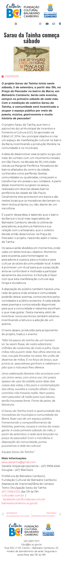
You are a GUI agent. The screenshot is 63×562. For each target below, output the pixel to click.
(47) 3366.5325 (11, 491)
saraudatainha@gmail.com (19, 462)
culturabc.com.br (13, 495)
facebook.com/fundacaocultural (24, 499)
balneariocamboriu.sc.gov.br (20, 503)
